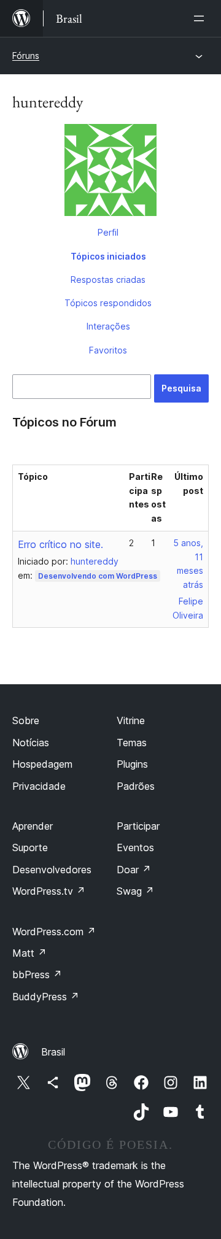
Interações (108, 326)
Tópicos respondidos (108, 303)
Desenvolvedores (51, 869)
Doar (134, 869)
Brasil (53, 1052)
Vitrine (131, 720)
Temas (132, 742)
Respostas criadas (108, 279)
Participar (138, 826)
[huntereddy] (110, 172)
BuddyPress (45, 996)
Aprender (32, 826)
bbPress (37, 974)
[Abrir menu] (201, 18)
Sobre (25, 720)
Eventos (135, 847)
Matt (29, 953)
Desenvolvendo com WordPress (97, 576)
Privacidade (39, 786)
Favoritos (108, 350)
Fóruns (25, 55)
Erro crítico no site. (60, 544)
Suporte (30, 847)
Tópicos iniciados (108, 256)
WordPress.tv (48, 891)
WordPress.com (54, 931)
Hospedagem (42, 764)
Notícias (30, 742)
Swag (135, 891)
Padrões (136, 786)
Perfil (108, 232)
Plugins (132, 764)
